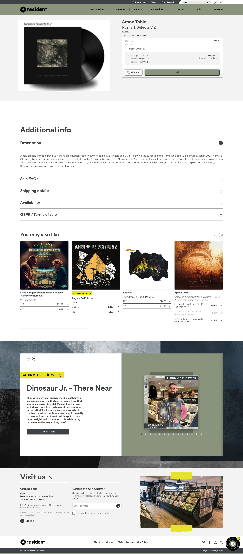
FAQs (120, 542)
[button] (44, 304)
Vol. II (74, 302)
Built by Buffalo (217, 551)
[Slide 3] (189, 328)
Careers (130, 542)
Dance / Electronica (138, 35)
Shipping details (34, 191)
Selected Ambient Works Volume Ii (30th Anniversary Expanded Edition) (197, 298)
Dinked (154, 2)
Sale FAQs (29, 179)
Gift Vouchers (139, 2)
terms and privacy (96, 513)
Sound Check (168, 2)
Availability (30, 203)
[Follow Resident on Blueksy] (203, 542)
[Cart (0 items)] (221, 2)
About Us (98, 542)
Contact (110, 542)
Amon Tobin (134, 21)
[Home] (33, 9)
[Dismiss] (238, 538)
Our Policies (143, 542)
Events (138, 9)
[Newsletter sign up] (233, 544)
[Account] (215, 2)
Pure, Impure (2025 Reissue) (138, 296)
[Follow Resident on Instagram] (215, 542)
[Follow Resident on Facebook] (209, 542)
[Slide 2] (121, 328)
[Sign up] (118, 506)
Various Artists (28, 300)
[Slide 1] (54, 328)
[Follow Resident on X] (221, 542)
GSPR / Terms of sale (38, 214)
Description (30, 143)
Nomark (125, 32)
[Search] (208, 2)
